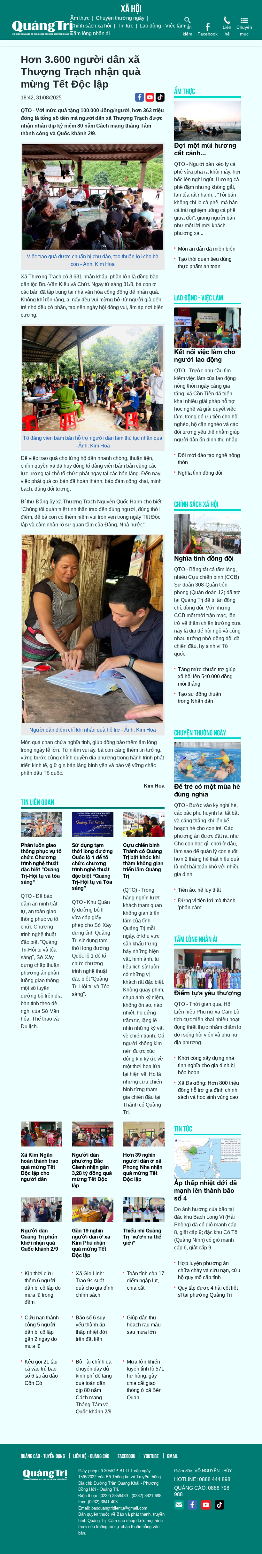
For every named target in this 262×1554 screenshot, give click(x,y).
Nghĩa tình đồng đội (200, 473)
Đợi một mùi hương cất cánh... (205, 149)
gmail (172, 1455)
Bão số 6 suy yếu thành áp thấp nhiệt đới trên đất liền (91, 1328)
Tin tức (125, 25)
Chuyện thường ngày (120, 18)
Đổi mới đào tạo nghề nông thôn (209, 459)
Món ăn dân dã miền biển (206, 249)
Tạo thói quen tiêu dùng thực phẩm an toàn (205, 262)
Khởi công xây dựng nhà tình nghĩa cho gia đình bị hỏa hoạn (206, 1065)
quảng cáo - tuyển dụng (43, 1455)
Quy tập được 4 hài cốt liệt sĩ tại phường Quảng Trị (208, 1291)
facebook (126, 1455)
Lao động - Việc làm (162, 25)
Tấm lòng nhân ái (90, 33)
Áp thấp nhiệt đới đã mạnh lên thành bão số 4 (205, 1190)
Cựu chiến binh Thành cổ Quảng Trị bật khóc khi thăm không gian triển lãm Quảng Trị (143, 860)
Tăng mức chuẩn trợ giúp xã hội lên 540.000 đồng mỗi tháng (206, 677)
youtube (151, 1455)
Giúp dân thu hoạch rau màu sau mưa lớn (144, 1325)
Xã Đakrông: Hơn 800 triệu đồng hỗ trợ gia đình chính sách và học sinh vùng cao (208, 1090)
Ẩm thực (79, 18)
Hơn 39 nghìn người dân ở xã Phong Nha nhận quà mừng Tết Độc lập (142, 1167)
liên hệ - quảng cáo (91, 1455)
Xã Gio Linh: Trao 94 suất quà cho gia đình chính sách (94, 1284)
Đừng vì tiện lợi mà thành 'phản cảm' (206, 904)
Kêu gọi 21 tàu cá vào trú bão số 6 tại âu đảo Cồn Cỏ (41, 1372)
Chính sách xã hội (90, 25)
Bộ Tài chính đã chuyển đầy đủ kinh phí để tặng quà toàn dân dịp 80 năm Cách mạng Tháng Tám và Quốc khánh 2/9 (94, 1387)
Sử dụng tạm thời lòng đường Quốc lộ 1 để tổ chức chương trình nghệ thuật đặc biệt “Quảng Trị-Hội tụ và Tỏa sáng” (92, 866)
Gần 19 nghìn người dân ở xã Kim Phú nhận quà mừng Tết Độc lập (91, 1242)
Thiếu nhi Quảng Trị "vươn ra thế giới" (142, 1236)
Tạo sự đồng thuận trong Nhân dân (199, 697)
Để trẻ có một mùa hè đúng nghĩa (207, 790)
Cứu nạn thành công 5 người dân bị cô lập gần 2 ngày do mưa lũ (42, 1332)
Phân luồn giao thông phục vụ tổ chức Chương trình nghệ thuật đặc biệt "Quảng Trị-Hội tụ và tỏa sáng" (41, 863)
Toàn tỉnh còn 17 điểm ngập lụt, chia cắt (145, 1281)
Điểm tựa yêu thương (207, 993)
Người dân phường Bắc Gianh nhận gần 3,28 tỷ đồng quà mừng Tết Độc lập (92, 1170)
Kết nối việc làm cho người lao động (204, 355)
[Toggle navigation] (4, 42)
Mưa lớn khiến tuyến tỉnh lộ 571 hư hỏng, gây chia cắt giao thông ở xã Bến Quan (145, 1379)
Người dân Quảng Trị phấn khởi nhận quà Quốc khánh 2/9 (39, 1239)
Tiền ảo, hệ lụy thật (199, 890)
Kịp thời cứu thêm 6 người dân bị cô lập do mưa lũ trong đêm (43, 1288)
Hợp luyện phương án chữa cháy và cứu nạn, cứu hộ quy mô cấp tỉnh (209, 1270)
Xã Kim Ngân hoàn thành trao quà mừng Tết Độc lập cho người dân (39, 1167)
